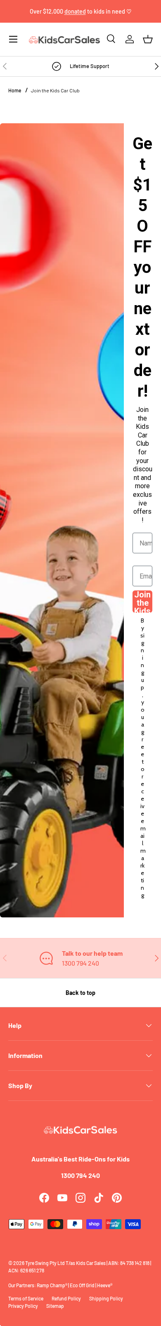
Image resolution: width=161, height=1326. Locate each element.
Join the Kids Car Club (55, 90)
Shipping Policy (106, 1298)
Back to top (80, 992)
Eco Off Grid (82, 1285)
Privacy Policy (23, 1306)
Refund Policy (66, 1298)
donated (75, 11)
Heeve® (104, 1285)
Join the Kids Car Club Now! (142, 601)
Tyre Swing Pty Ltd (45, 1263)
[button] (148, 39)
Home (14, 90)
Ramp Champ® (52, 1285)
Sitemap (55, 1306)
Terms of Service (25, 1298)
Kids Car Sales (91, 1263)
